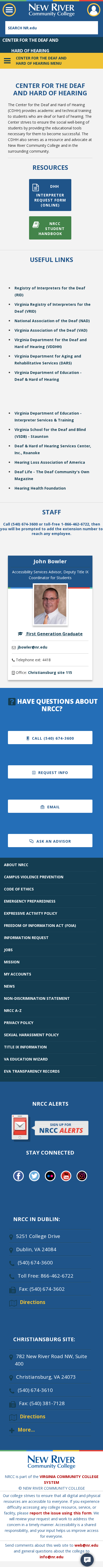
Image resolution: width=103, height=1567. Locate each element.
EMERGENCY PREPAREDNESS (29, 901)
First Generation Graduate (54, 634)
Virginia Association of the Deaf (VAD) (51, 330)
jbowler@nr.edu (32, 647)
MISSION (12, 961)
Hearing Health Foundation (40, 488)
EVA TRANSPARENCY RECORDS (32, 1071)
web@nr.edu (86, 1545)
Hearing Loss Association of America (50, 462)
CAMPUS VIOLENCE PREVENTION (33, 876)
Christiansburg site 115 (50, 672)
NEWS (9, 986)
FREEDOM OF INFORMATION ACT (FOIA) (40, 925)
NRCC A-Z (13, 1010)
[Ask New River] (87, 1559)
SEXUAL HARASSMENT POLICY (31, 1034)
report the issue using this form (61, 1513)
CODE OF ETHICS (19, 889)
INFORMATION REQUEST (26, 937)
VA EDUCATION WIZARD (26, 1059)
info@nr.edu (51, 1556)
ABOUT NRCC (16, 864)
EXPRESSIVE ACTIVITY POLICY (30, 913)
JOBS (8, 949)
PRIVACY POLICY (18, 1022)
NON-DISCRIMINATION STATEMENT (37, 998)
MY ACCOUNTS (17, 974)
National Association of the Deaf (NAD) (52, 320)
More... (26, 1429)
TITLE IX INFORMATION (25, 1046)
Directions (32, 1302)
